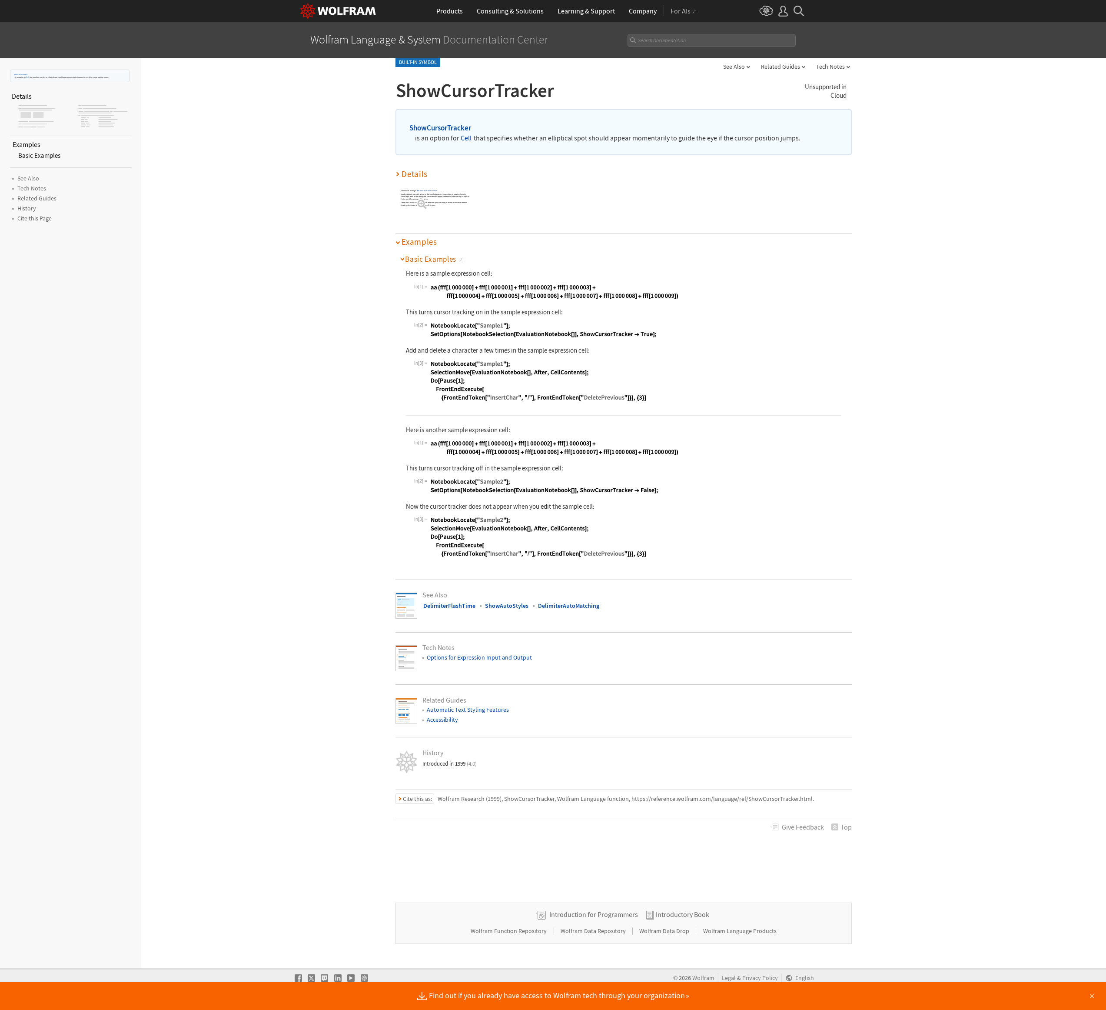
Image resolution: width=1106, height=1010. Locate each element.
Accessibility (442, 719)
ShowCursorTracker (20, 74)
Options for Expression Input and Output (479, 657)
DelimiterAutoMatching (568, 606)
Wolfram (703, 978)
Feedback (803, 827)
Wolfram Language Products (740, 931)
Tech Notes (830, 66)
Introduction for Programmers (593, 914)
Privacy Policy (760, 978)
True (435, 191)
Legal (729, 978)
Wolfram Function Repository (509, 931)
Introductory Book (682, 914)
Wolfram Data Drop (665, 931)
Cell (27, 77)
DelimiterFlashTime (449, 606)
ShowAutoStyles (506, 606)
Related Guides (780, 66)
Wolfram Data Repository (594, 931)
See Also (734, 66)
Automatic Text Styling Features (468, 709)
